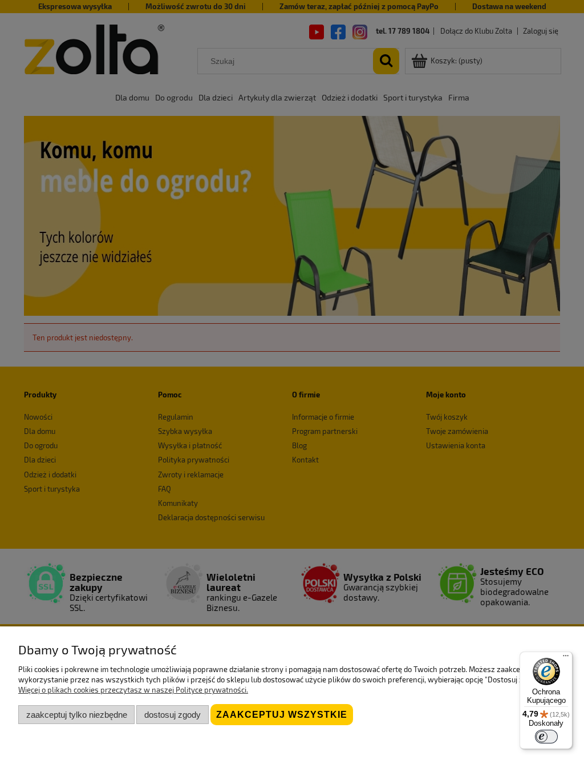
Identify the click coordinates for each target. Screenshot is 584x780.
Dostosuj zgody (172, 714)
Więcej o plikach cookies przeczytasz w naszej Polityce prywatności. (133, 689)
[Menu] (566, 658)
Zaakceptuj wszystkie (281, 714)
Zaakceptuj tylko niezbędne (76, 714)
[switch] (546, 736)
